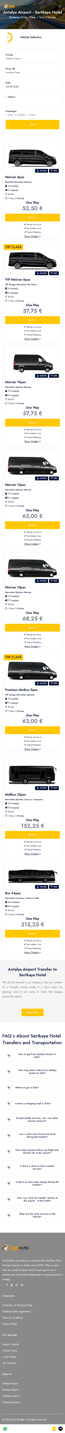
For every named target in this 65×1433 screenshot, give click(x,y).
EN (60, 1428)
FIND (32, 124)
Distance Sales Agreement (16, 1311)
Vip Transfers (9, 1363)
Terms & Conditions (12, 1318)
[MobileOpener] (60, 6)
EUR (54, 1428)
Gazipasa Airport (11, 1402)
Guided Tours (9, 1350)
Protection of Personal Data (17, 1305)
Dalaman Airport (11, 1396)
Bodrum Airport (10, 1390)
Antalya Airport (10, 1383)
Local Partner (9, 1357)
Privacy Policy (9, 1324)
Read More (32, 1012)
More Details (31, 236)
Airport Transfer (10, 1344)
